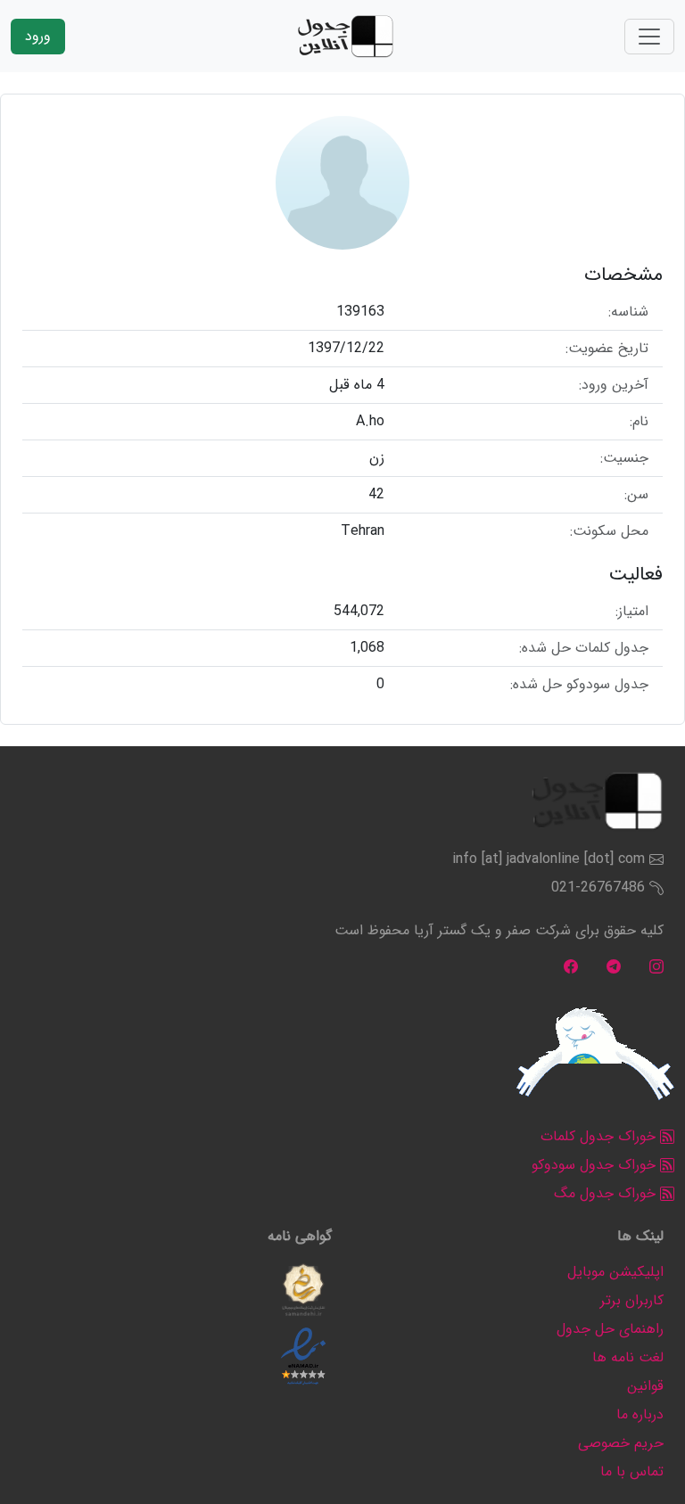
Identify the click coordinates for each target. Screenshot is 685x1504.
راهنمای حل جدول (610, 1329)
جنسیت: (624, 458)
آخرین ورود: (613, 385)
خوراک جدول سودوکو (596, 1165)
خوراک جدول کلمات (600, 1136)
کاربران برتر (632, 1300)
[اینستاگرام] (656, 966)
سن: (636, 494)
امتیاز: (631, 611)
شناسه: (628, 312)
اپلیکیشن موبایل (615, 1272)
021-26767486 (598, 887)
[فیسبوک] (571, 966)
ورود (38, 36)
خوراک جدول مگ (607, 1193)
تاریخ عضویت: (606, 348)
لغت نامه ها (628, 1357)
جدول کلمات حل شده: (583, 648)
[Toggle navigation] (649, 36)
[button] (303, 1290)
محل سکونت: (609, 531)
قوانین (645, 1386)
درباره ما (640, 1414)
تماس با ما (632, 1471)
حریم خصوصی (621, 1443)
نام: (639, 421)
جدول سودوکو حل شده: (579, 684)
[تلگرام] (614, 966)
